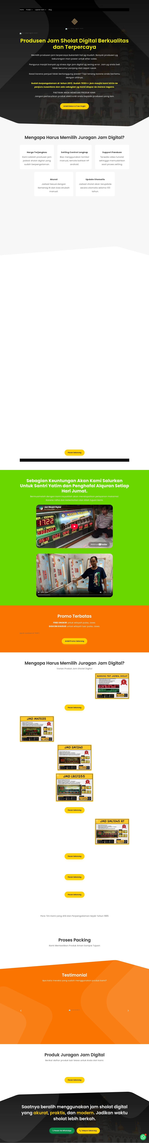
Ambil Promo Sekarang (74, 641)
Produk (28, 10)
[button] (143, 1137)
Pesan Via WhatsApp (62, 1130)
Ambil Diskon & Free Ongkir (74, 106)
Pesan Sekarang (74, 452)
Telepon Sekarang (89, 1130)
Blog (50, 10)
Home (22, 10)
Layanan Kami (39, 10)
